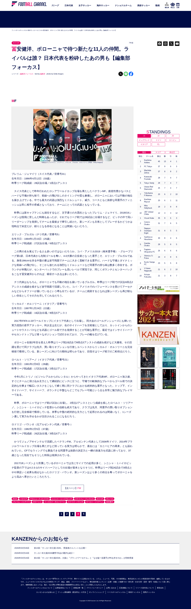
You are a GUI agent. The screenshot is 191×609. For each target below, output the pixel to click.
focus (15, 499)
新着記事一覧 (78, 588)
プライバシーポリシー (94, 588)
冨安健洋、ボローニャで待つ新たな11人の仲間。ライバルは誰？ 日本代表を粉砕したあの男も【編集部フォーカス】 (79, 30)
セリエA (39, 30)
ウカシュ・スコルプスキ (39, 499)
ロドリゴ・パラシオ (75, 502)
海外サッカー (103, 5)
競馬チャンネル (149, 592)
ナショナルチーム (123, 5)
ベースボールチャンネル (116, 592)
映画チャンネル (134, 592)
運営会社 (160, 588)
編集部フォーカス (26, 74)
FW (79, 488)
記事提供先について (62, 588)
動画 (157, 5)
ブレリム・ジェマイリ (21, 502)
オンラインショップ (96, 592)
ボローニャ (37, 502)
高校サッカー (143, 5)
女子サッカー (85, 5)
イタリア (23, 499)
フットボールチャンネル (19, 30)
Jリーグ (55, 5)
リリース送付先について (144, 588)
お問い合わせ (111, 588)
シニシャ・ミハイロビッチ (62, 499)
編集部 (42, 74)
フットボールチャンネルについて (39, 588)
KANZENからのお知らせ (40, 539)
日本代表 (69, 5)
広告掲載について (126, 588)
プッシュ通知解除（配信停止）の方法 (72, 592)
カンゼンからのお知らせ (45, 592)
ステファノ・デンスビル (84, 499)
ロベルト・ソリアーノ (94, 502)
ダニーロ (109, 499)
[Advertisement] (95, 19)
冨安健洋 (109, 502)
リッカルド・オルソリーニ (55, 502)
